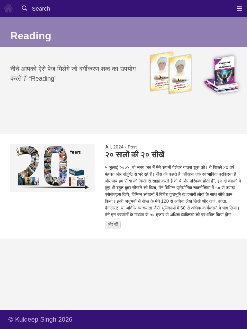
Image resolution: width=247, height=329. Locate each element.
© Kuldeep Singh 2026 (40, 319)
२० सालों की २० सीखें (134, 154)
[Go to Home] (8, 7)
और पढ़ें (113, 224)
